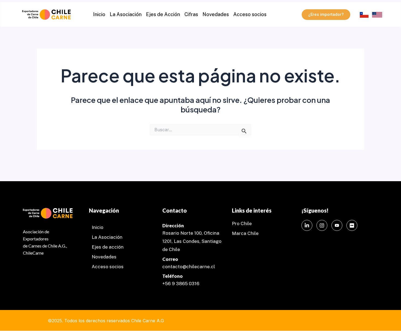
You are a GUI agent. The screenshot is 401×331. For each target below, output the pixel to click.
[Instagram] (321, 225)
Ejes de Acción (163, 14)
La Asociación (126, 14)
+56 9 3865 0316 (180, 283)
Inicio (99, 14)
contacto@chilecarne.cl (188, 266)
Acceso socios (250, 14)
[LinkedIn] (306, 225)
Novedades (215, 14)
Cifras (191, 14)
